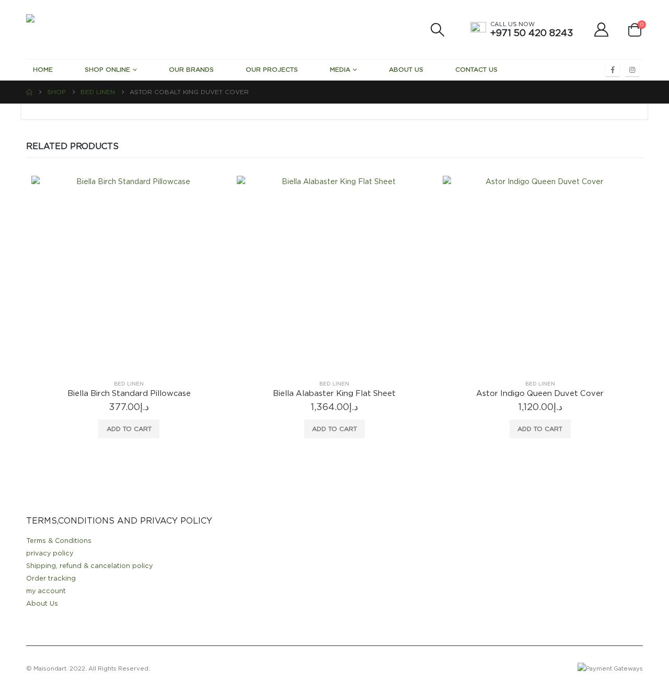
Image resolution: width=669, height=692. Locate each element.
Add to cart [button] (129, 429)
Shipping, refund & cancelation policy (89, 566)
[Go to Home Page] (29, 92)
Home (43, 69)
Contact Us (476, 69)
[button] (437, 30)
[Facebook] (612, 69)
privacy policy (49, 553)
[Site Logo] (104, 29)
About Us (406, 69)
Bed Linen (129, 384)
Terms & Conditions (58, 541)
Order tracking (51, 578)
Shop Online (107, 69)
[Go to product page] (128, 273)
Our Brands (191, 69)
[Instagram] (632, 69)
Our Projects (272, 69)
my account (46, 591)
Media (340, 69)
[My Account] (601, 29)
